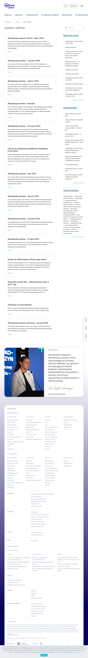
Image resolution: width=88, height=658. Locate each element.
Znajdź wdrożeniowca (37, 526)
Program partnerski (36, 506)
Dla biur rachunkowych (37, 532)
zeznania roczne (75, 630)
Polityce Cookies (75, 652)
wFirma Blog (7, 22)
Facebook (34, 593)
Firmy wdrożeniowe (36, 598)
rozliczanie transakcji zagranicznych (37, 631)
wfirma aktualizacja (69, 213)
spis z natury (10, 633)
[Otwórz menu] (82, 6)
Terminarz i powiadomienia (34, 439)
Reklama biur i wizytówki (70, 420)
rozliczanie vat (45, 630)
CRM (8, 446)
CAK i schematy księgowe (33, 422)
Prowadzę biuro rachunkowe (50, 15)
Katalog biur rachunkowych (38, 501)
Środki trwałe (11, 430)
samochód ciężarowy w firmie (72, 625)
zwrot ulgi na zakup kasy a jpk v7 (14, 631)
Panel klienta (10, 449)
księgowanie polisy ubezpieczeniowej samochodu (67, 631)
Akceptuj (44, 655)
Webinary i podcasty (13, 582)
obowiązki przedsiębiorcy (29, 626)
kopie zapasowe (61, 625)
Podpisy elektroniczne (51, 427)
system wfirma (68, 196)
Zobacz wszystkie (78, 100)
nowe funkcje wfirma (71, 225)
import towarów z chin (40, 626)
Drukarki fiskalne (49, 430)
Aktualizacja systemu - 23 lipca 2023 (23, 239)
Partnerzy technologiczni (38, 524)
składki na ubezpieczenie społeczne (53, 626)
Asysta (66, 422)
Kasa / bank (10, 434)
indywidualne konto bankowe (51, 625)
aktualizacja (78, 198)
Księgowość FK (11, 425)
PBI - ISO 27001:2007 (37, 604)
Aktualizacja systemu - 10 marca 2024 (24, 126)
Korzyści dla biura (36, 496)
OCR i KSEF (10, 439)
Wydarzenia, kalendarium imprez (16, 585)
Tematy (17, 22)
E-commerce (49, 466)
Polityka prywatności (71, 70)
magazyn (9, 626)
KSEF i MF (47, 420)
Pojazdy (9, 432)
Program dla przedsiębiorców (39, 517)
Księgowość (8, 15)
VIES (46, 425)
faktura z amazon (59, 628)
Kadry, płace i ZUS (12, 427)
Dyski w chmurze (50, 444)
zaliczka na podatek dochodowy (24, 630)
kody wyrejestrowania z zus (18, 626)
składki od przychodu (12, 630)
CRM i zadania (11, 470)
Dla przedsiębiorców (37, 535)
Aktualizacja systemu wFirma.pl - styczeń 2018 (28, 323)
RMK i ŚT (28, 432)
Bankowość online (50, 439)
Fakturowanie (30, 427)
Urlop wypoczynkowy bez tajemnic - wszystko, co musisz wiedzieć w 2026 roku (68, 560)
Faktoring (47, 446)
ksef (78, 215)
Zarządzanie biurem (13, 420)
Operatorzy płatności (51, 437)
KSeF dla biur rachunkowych (40, 638)
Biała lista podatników (51, 432)
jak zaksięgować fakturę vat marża (47, 628)
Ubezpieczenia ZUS (32, 15)
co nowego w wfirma (69, 229)
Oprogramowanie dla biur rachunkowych (42, 494)
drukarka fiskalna (53, 630)
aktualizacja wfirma (69, 215)
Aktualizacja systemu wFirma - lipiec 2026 (26, 38)
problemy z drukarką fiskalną (68, 626)
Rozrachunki (29, 437)
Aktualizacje (67, 427)
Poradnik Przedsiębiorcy (14, 580)
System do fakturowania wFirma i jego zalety (27, 259)
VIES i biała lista (49, 463)
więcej (9, 52)
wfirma (78, 205)
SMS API (47, 449)
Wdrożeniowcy (68, 425)
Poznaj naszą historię (71, 165)
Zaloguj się (74, 6)
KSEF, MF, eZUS (49, 461)
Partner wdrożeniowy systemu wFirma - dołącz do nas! (73, 128)
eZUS (46, 422)
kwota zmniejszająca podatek (69, 628)
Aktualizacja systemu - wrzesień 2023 (24, 219)
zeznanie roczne (25, 631)
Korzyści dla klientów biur (38, 499)
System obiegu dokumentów (15, 442)
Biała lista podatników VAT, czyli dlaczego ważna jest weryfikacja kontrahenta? (73, 159)
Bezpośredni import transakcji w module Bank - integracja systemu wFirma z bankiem (44, 568)
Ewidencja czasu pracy (72, 74)
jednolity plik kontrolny (37, 630)
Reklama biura (35, 504)
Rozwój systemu (67, 15)
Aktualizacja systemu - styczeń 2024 (23, 196)
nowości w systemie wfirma (71, 227)
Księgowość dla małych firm (13, 638)
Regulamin (34, 616)
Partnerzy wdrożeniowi (37, 521)
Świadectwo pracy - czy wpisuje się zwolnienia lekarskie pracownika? (72, 64)
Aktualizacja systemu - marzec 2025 (23, 81)
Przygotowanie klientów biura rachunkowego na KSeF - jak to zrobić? (74, 142)
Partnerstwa (34, 512)
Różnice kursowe (31, 434)
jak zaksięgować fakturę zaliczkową (15, 628)
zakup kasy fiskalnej (50, 631)
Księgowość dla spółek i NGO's (26, 638)
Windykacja (10, 444)
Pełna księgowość (12, 473)
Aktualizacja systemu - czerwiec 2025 (24, 61)
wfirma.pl (66, 209)
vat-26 (69, 630)
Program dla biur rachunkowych (40, 514)
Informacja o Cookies (37, 611)
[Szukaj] (65, 6)
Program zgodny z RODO (38, 609)
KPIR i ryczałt (11, 422)
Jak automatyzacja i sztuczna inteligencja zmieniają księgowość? (73, 177)
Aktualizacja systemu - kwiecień (21, 103)
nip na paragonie (40, 625)
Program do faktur (12, 461)
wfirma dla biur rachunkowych (72, 207)
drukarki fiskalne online (62, 630)
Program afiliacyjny (36, 519)
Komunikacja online (50, 442)
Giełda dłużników (50, 434)
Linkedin (33, 595)
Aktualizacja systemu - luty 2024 (22, 174)
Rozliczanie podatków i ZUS (15, 437)
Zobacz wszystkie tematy (12, 634)
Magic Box (29, 420)
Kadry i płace (19, 15)
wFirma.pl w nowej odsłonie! (20, 305)
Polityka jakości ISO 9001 (38, 606)
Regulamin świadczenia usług (74, 84)
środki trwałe (10, 625)
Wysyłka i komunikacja (32, 430)
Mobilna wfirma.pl (70, 47)
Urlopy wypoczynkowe (18, 625)
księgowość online (76, 223)
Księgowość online (12, 463)
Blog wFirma (34, 541)
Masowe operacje (31, 425)
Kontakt (33, 591)
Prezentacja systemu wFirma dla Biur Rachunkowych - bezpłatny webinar (74, 150)
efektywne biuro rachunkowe (30, 625)
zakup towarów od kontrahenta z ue (31, 628)
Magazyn (9, 468)
